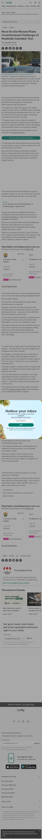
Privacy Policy (28, 833)
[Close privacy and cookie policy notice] (39, 831)
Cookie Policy (18, 833)
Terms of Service (18, 430)
